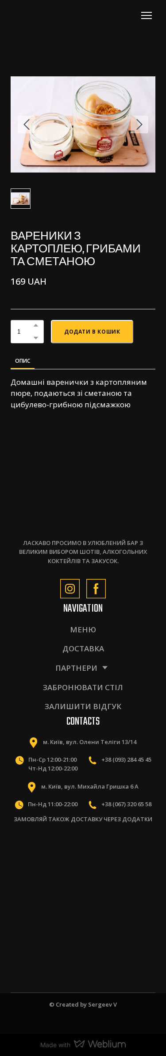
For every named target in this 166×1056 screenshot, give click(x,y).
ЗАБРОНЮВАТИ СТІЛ (83, 687)
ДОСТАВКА (83, 648)
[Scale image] (45, 856)
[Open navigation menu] (146, 15)
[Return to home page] (50, 15)
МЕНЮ (83, 629)
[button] (36, 325)
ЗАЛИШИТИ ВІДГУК (83, 706)
